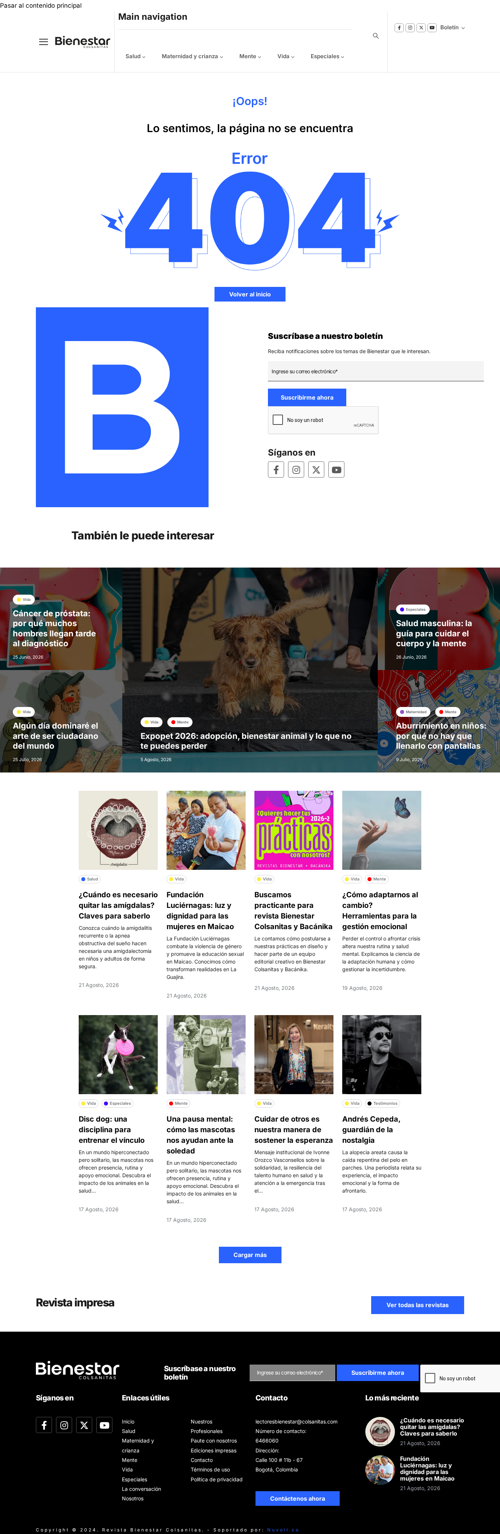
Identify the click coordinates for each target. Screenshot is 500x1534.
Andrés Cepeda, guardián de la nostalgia (371, 1130)
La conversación (141, 1489)
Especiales (325, 56)
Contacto (202, 1460)
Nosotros (132, 1498)
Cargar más (250, 1254)
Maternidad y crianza (190, 56)
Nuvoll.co (283, 1530)
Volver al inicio (250, 294)
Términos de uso (210, 1469)
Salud (133, 56)
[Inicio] (77, 42)
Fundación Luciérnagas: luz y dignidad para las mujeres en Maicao (427, 1468)
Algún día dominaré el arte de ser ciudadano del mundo (55, 736)
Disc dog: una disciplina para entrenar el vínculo (112, 1130)
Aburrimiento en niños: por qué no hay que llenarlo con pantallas (441, 736)
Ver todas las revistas (418, 1305)
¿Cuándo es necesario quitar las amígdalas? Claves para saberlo (118, 905)
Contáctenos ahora (297, 1498)
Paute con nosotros (214, 1440)
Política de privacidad (217, 1479)
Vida (283, 56)
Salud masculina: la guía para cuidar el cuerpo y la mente (434, 633)
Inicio (128, 1421)
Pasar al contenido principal (41, 5)
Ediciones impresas (213, 1450)
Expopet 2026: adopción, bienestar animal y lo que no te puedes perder (246, 741)
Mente (247, 56)
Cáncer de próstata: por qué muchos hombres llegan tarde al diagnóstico (54, 628)
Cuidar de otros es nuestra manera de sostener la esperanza (293, 1130)
